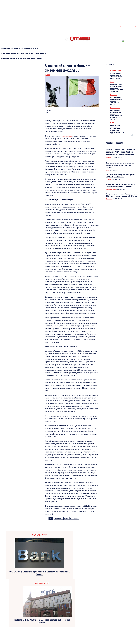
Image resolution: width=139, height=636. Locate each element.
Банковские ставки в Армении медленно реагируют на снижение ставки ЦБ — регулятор (116, 88)
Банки (47, 75)
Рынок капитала (115, 108)
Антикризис (58, 518)
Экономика (113, 95)
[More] (95, 112)
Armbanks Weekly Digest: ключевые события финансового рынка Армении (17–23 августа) (116, 115)
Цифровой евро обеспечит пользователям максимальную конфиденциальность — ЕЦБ (117, 129)
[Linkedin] (138, 33)
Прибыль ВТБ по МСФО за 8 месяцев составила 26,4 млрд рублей (42, 621)
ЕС (71, 518)
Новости (112, 122)
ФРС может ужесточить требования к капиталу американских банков (39, 573)
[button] (124, 33)
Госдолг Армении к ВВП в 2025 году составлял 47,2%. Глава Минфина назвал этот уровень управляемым (120, 151)
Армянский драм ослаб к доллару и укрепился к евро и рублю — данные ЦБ (116, 75)
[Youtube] (135, 33)
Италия (76, 518)
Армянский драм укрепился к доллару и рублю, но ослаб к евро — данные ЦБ (120, 185)
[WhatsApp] (68, 112)
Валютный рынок (115, 70)
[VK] (82, 112)
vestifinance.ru (67, 136)
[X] (61, 112)
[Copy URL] (88, 112)
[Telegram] (133, 33)
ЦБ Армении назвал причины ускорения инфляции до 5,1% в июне (120, 176)
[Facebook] (131, 33)
